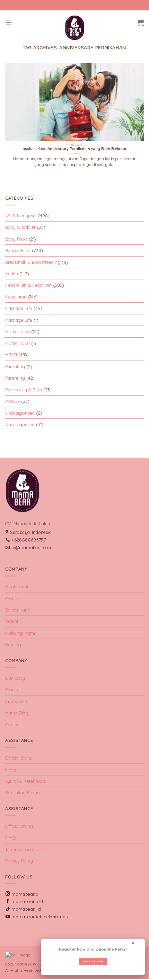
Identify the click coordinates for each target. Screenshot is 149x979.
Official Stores (19, 826)
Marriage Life (18, 308)
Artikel (11, 621)
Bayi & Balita (17, 250)
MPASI (11, 354)
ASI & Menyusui (21, 215)
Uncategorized (20, 413)
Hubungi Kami (20, 633)
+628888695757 (28, 540)
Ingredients (16, 701)
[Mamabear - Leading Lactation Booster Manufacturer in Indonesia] (74, 27)
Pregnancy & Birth (23, 389)
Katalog (13, 644)
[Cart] (140, 22)
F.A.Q (10, 769)
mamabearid (24, 894)
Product (13, 689)
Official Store (18, 758)
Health (11, 273)
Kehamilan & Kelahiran (28, 285)
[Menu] (8, 22)
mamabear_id (26, 909)
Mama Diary (17, 713)
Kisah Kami (16, 586)
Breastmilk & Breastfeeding (32, 262)
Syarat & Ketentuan (25, 781)
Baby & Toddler (20, 227)
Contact (13, 724)
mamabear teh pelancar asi (40, 916)
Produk (12, 401)
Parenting (15, 366)
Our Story (15, 678)
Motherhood (17, 331)
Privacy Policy (19, 861)
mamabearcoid (27, 901)
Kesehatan (16, 297)
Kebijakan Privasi (22, 792)
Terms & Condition (23, 849)
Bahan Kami (17, 610)
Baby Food (16, 239)
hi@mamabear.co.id (32, 547)
